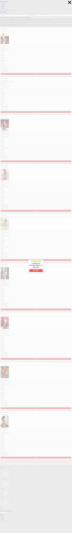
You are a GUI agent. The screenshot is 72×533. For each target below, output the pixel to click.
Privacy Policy (41, 272)
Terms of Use (39, 272)
